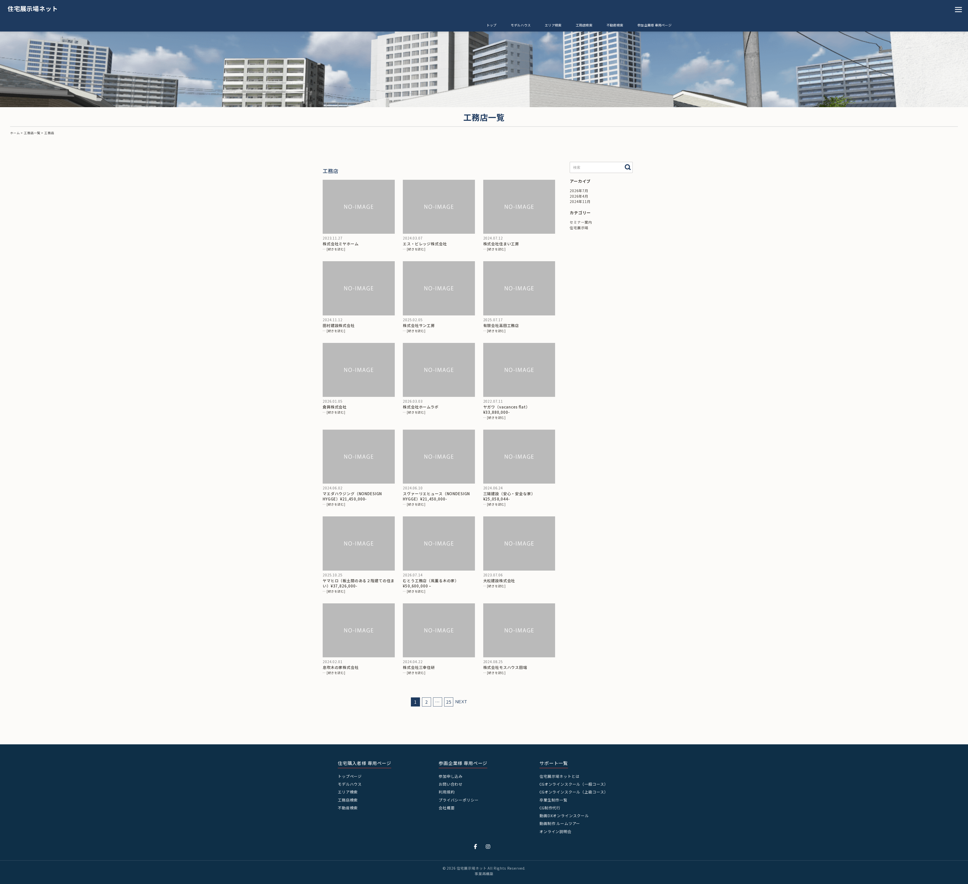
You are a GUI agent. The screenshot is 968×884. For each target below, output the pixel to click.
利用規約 (447, 791)
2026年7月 (579, 190)
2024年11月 (580, 201)
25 (448, 702)
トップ (492, 25)
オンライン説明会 (555, 831)
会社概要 (447, 807)
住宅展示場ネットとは (559, 776)
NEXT (461, 701)
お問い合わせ (451, 784)
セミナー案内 (581, 222)
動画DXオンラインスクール (564, 815)
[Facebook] (475, 846)
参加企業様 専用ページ (654, 25)
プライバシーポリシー (459, 800)
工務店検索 (584, 25)
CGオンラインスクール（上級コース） (573, 791)
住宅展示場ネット (33, 8)
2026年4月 (579, 196)
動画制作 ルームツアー (559, 823)
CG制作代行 (549, 807)
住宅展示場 (579, 227)
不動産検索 (615, 25)
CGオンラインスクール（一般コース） (573, 784)
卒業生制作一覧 (553, 800)
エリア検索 (553, 25)
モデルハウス (521, 25)
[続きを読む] (336, 249)
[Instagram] (488, 846)
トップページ (350, 776)
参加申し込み (451, 776)
